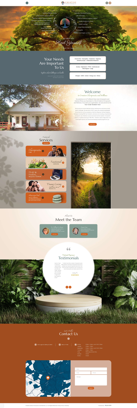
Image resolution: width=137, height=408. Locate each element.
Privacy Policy (61, 405)
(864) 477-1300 (64, 344)
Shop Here (46, 143)
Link (46, 151)
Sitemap (67, 405)
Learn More (92, 124)
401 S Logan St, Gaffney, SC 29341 (44, 344)
